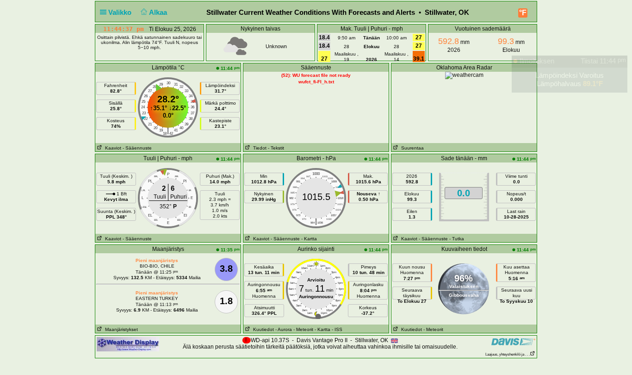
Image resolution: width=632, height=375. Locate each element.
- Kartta (309, 238)
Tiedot (258, 147)
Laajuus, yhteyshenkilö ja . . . (507, 354)
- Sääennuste (137, 147)
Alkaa (159, 12)
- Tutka (456, 238)
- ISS (337, 329)
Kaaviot (111, 147)
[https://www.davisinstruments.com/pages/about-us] (513, 341)
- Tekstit (276, 147)
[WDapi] (128, 344)
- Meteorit (303, 329)
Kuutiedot (262, 329)
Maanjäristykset (120, 329)
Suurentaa (411, 147)
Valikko (120, 12)
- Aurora (283, 329)
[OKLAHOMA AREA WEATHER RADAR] (464, 75)
